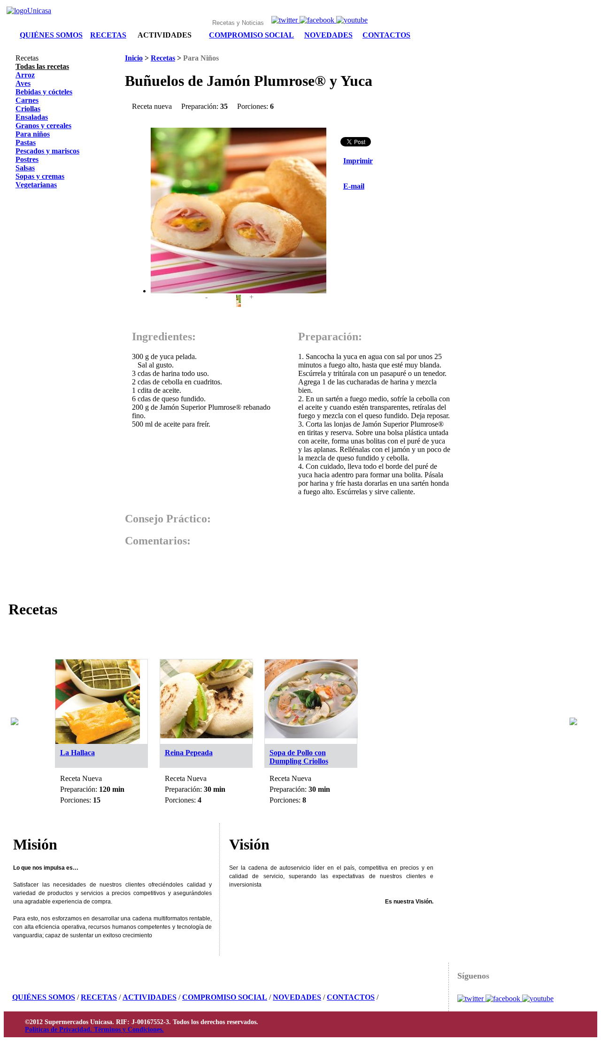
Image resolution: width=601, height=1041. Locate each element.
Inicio (134, 58)
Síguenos (473, 975)
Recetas (163, 58)
